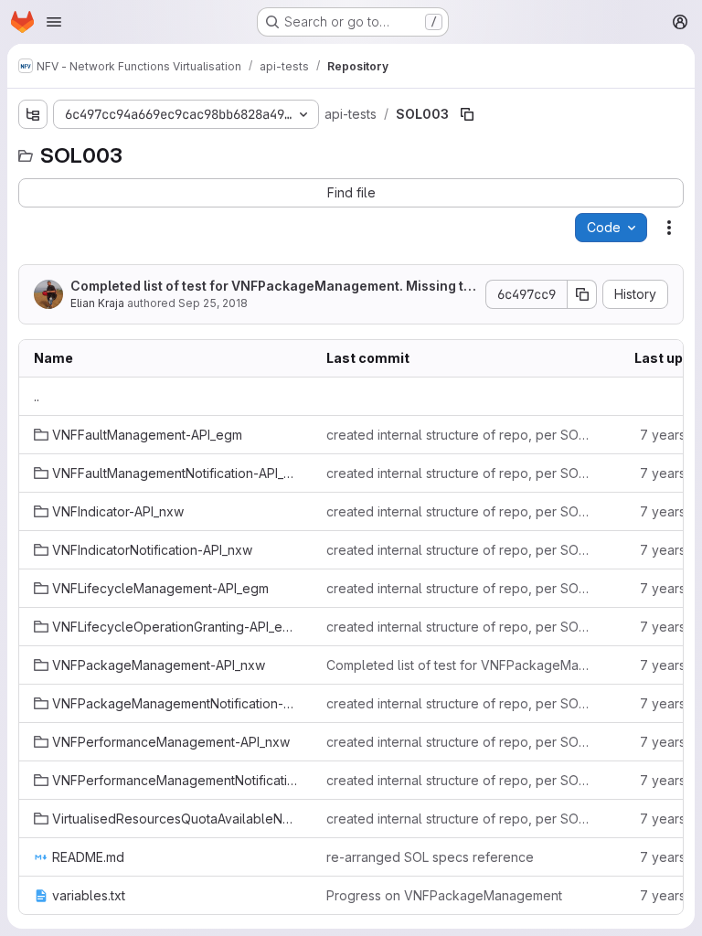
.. (36, 396)
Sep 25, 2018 (213, 303)
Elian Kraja (97, 303)
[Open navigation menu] (54, 22)
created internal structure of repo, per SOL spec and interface (458, 434)
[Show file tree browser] (33, 114)
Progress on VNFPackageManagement (444, 895)
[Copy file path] (467, 114)
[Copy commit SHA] (582, 294)
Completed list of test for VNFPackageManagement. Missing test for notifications (271, 286)
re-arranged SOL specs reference (430, 857)
